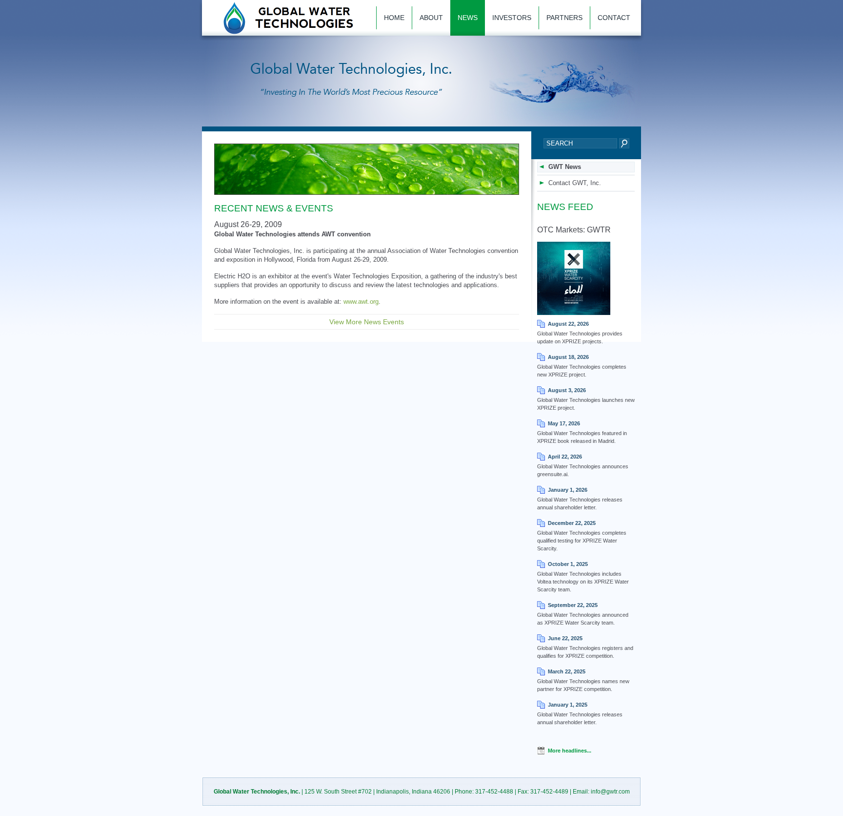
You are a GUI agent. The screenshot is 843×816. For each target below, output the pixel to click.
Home (394, 17)
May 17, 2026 (564, 423)
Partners (564, 17)
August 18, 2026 (568, 357)
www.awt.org (361, 301)
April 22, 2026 (565, 457)
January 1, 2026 (567, 490)
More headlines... (569, 750)
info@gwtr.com (610, 791)
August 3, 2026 (567, 390)
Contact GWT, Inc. (574, 183)
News (468, 17)
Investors (511, 17)
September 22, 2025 (573, 605)
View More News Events (366, 322)
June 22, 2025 (565, 638)
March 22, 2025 (566, 671)
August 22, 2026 (568, 324)
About (431, 17)
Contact (614, 17)
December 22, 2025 (572, 523)
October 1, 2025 (568, 564)
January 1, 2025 (567, 705)
